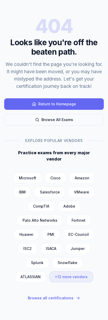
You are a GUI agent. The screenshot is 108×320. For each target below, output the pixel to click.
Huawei (26, 234)
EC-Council (78, 234)
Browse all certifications (50, 298)
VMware (81, 192)
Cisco (55, 178)
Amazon (82, 178)
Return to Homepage (57, 104)
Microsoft (27, 178)
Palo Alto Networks (40, 220)
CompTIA (41, 206)
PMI (50, 234)
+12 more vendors (71, 277)
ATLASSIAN (30, 277)
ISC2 (27, 248)
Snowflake (67, 262)
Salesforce (50, 192)
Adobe (69, 206)
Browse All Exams (57, 119)
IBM (22, 192)
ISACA (51, 248)
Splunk (37, 262)
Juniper (78, 248)
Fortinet (78, 220)
